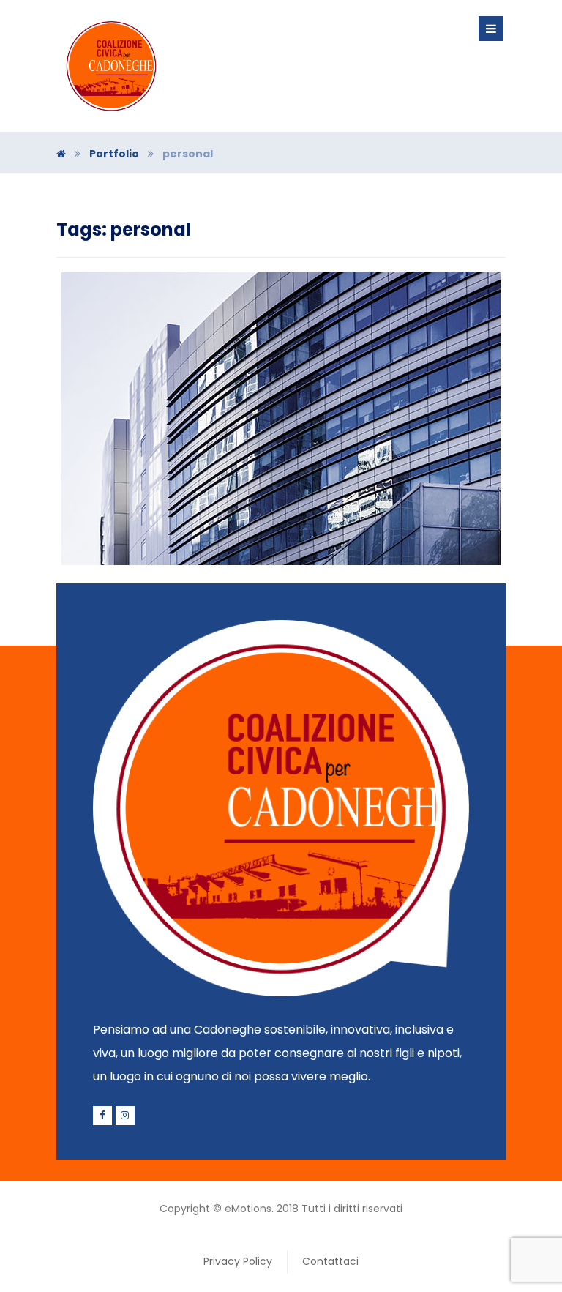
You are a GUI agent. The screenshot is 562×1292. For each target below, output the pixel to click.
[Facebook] (102, 1115)
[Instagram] (125, 1115)
